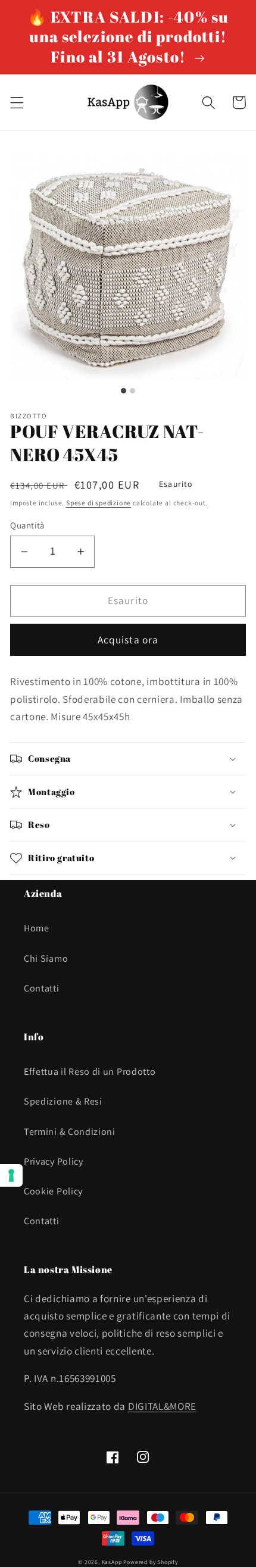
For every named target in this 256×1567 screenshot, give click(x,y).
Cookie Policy (53, 1191)
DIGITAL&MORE (162, 1406)
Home (36, 928)
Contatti (42, 988)
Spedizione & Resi (63, 1101)
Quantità (27, 525)
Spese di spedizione (98, 502)
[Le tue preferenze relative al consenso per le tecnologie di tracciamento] (11, 1175)
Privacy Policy (53, 1161)
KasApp (112, 1562)
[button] (17, 102)
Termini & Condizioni (69, 1131)
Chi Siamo (46, 958)
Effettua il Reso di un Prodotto (89, 1071)
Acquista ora (128, 639)
